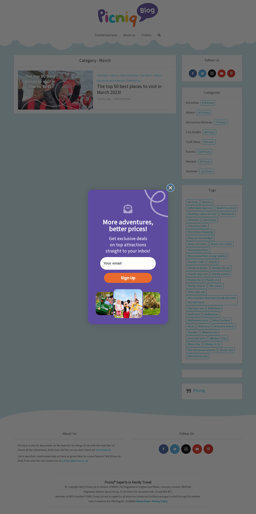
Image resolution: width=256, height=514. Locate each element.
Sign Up (128, 278)
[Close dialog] (170, 187)
